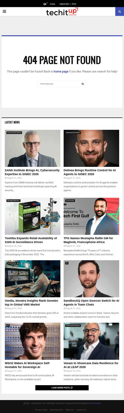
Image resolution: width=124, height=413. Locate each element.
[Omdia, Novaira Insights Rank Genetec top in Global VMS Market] (32, 278)
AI (67, 263)
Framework (96, 403)
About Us (70, 410)
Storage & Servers (13, 200)
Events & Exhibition (14, 133)
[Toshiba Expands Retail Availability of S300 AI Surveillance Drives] (32, 216)
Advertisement (56, 410)
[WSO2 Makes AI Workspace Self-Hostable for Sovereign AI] (32, 341)
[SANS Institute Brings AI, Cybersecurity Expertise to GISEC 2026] (32, 148)
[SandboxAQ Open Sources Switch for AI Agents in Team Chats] (91, 278)
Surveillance (11, 263)
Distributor (70, 200)
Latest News (12, 122)
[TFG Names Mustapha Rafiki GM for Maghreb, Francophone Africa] (91, 216)
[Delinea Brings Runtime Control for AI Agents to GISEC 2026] (91, 148)
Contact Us (81, 410)
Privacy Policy (41, 410)
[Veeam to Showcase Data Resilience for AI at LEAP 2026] (91, 341)
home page (61, 71)
